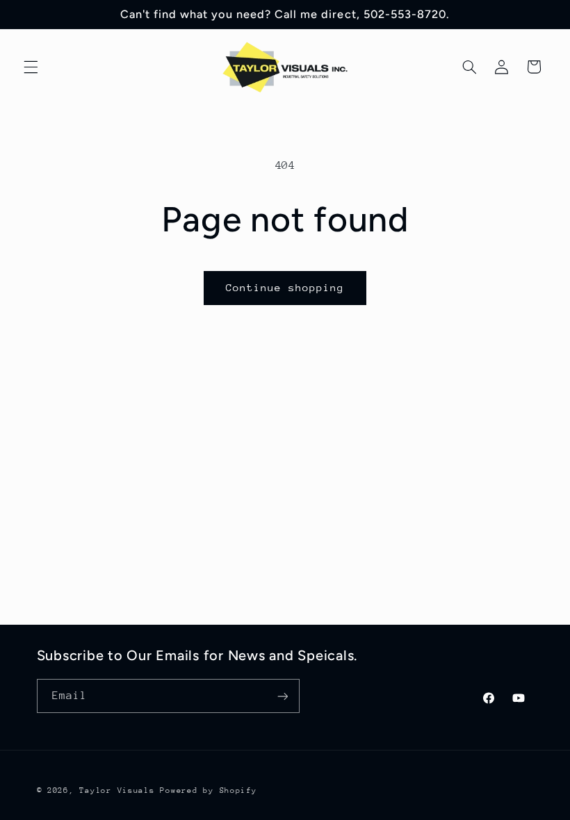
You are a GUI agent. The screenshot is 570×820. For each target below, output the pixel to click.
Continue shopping (285, 287)
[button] (31, 67)
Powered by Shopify (208, 790)
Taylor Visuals (116, 790)
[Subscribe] (282, 696)
